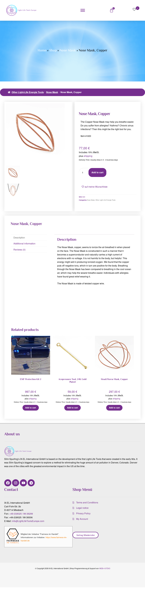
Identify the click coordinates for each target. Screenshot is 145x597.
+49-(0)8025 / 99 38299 (21, 513)
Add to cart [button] (30, 407)
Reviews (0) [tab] (19, 249)
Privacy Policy (83, 513)
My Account (82, 518)
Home (42, 50)
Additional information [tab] (24, 243)
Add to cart (97, 172)
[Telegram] (31, 482)
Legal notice (82, 507)
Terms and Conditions (87, 502)
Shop (53, 50)
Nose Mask (68, 50)
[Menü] (82, 10)
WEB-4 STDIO (104, 568)
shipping (88, 156)
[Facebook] (7, 482)
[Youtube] (23, 482)
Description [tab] (19, 237)
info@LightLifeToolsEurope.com (28, 521)
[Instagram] (15, 482)
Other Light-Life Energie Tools (28, 92)
